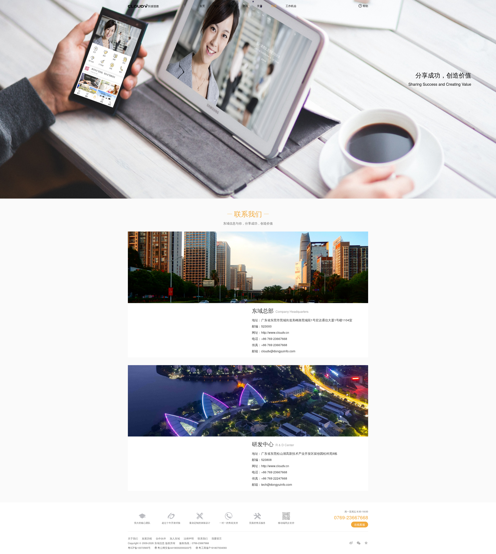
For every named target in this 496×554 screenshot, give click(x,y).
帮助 (365, 6)
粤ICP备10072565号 (139, 548)
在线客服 (359, 524)
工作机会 (291, 6)
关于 (259, 6)
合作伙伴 (161, 538)
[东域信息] (143, 6)
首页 (202, 6)
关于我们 (133, 538)
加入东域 (175, 538)
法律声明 (189, 538)
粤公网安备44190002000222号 (175, 548)
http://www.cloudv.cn (275, 332)
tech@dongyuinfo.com (276, 484)
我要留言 (217, 538)
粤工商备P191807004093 (213, 548)
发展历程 (147, 538)
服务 (216, 6)
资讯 (245, 6)
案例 (231, 6)
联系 (274, 6)
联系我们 (203, 538)
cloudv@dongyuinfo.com (278, 351)
